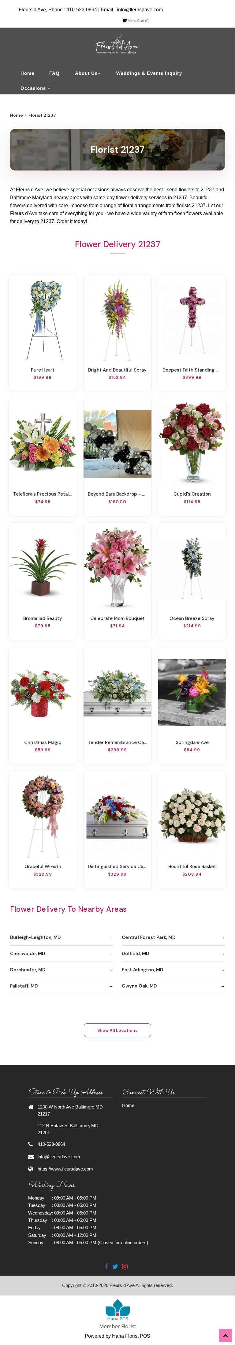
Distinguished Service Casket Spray (117, 866)
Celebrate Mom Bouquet (117, 618)
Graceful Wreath (42, 866)
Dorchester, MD (28, 970)
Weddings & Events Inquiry (149, 73)
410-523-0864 (81, 9)
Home (27, 73)
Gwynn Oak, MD (139, 986)
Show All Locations (117, 1030)
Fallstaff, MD (24, 986)
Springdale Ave (192, 742)
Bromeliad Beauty (42, 618)
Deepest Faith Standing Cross (192, 370)
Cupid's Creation (192, 494)
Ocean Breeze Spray (192, 618)
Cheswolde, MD (27, 954)
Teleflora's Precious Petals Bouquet (43, 494)
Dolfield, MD (135, 954)
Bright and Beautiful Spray (117, 370)
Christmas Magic (42, 742)
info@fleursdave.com (140, 9)
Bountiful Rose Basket (192, 866)
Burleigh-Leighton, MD (35, 937)
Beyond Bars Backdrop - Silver (117, 494)
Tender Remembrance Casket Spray (117, 742)
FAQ (54, 73)
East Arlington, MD (142, 970)
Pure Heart (42, 370)
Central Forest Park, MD (149, 937)
